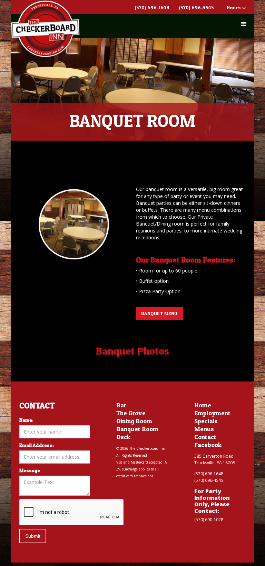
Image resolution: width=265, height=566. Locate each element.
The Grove (131, 413)
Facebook (208, 444)
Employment (212, 413)
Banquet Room (137, 429)
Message (29, 470)
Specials (206, 421)
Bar (121, 405)
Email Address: (36, 445)
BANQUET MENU (159, 313)
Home (202, 405)
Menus (204, 429)
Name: (26, 420)
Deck (123, 437)
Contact (205, 437)
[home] (45, 28)
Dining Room (134, 421)
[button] (244, 24)
